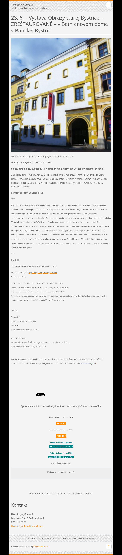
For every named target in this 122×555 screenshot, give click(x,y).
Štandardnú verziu (41, 547)
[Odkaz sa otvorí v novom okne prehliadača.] (61, 94)
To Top (109, 546)
